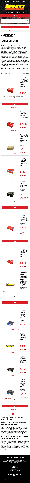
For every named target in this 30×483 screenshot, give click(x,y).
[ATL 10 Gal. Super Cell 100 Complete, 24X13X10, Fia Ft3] (10, 257)
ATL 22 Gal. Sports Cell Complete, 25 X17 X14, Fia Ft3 (24, 114)
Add (15, 104)
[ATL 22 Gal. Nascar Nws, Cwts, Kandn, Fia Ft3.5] (10, 364)
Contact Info (15, 467)
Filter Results (15, 27)
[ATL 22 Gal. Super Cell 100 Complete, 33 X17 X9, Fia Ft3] (10, 223)
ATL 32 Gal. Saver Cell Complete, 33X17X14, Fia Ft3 (23, 383)
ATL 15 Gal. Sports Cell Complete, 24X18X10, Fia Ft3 (23, 162)
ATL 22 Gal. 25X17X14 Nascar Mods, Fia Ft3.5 (23, 184)
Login (7, 1)
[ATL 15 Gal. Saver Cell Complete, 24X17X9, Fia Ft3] (10, 318)
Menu (14, 15)
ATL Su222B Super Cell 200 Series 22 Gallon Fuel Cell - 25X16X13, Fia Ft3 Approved (24, 82)
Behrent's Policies (15, 470)
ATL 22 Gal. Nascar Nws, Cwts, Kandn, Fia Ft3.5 (23, 359)
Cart (24, 1)
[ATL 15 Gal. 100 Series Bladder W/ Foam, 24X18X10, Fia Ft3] (10, 143)
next (17, 414)
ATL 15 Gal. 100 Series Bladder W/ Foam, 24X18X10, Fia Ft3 (24, 138)
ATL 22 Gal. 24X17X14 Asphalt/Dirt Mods (23, 336)
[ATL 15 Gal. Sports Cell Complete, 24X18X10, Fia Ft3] (10, 166)
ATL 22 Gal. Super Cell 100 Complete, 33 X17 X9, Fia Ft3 (24, 218)
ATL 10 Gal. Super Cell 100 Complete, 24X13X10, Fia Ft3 (23, 252)
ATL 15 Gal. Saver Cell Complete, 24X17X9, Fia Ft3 (23, 314)
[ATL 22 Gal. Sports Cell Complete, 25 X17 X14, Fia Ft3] (10, 120)
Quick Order (15, 1)
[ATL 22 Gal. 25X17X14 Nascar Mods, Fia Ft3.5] (10, 189)
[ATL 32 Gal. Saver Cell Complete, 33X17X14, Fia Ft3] (10, 387)
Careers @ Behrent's (15, 469)
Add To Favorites (15, 107)
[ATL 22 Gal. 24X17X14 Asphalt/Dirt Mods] (10, 341)
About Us (15, 466)
